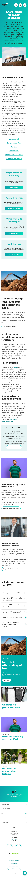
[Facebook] (7, 845)
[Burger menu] (25, 5)
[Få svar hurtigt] (25, 873)
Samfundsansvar (14, 233)
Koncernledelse (14, 143)
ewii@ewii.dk (14, 839)
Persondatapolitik (14, 860)
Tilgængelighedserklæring (14, 869)
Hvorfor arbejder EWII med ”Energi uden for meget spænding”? (10, 624)
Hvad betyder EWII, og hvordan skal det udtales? (11, 599)
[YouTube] (16, 845)
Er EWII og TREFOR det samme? (12, 617)
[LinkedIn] (11, 845)
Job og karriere (14, 254)
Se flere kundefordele (14, 447)
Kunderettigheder (14, 866)
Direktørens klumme (14, 155)
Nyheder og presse (14, 159)
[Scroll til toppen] (14, 873)
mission (16, 367)
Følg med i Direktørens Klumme (12, 569)
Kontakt (14, 147)
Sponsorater (14, 151)
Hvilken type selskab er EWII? (11, 593)
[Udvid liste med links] (26, 804)
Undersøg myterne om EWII (11, 508)
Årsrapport (14, 139)
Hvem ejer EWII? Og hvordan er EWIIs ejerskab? (11, 606)
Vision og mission (14, 208)
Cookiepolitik (14, 863)
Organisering (14, 187)
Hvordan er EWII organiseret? (11, 612)
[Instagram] (20, 845)
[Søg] (16, 5)
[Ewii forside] (4, 5)
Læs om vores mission (9, 326)
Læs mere (6, 680)
